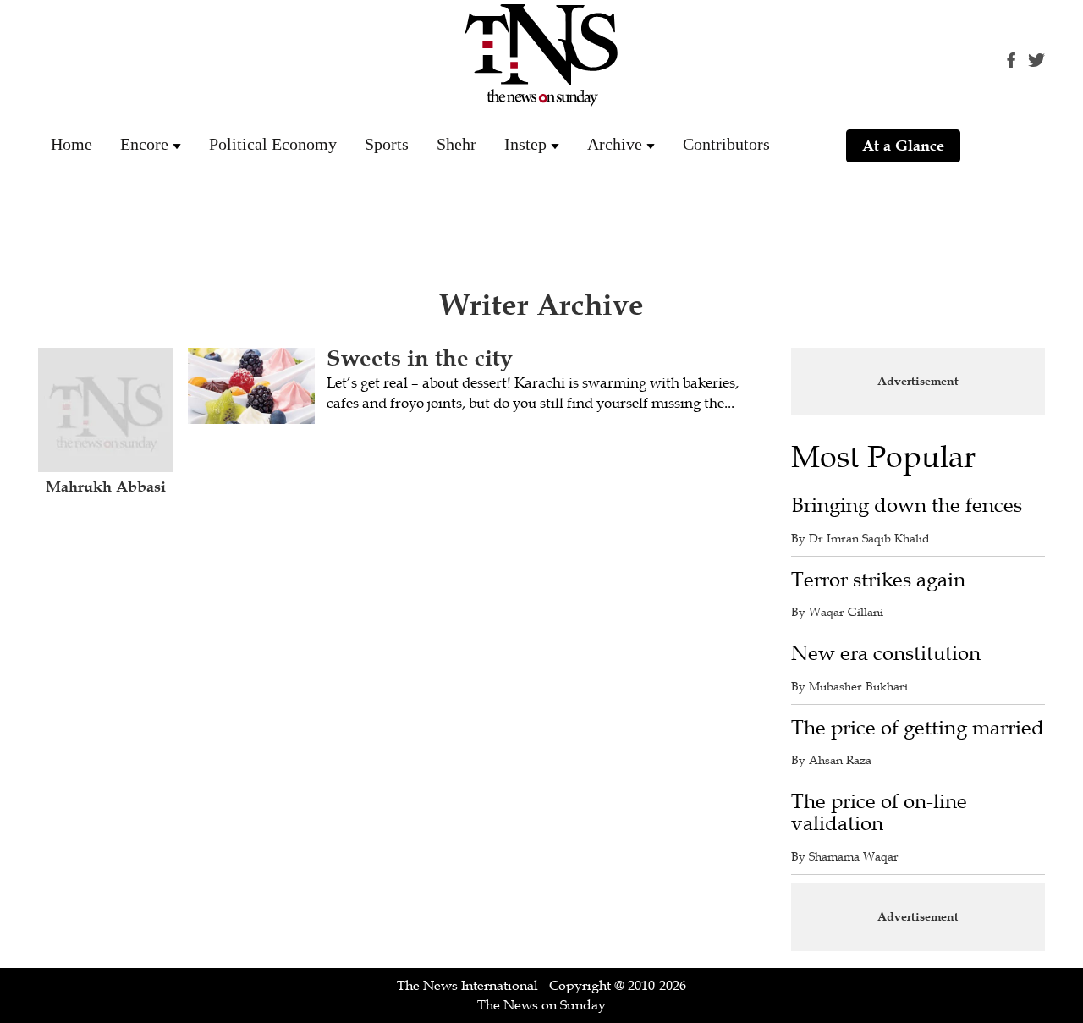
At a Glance (903, 145)
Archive (614, 144)
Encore (144, 144)
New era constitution (886, 653)
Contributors (726, 144)
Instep (525, 144)
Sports (387, 144)
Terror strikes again (878, 580)
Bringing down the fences (906, 505)
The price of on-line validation (879, 812)
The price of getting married (917, 728)
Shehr (456, 144)
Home (71, 144)
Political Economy (273, 144)
